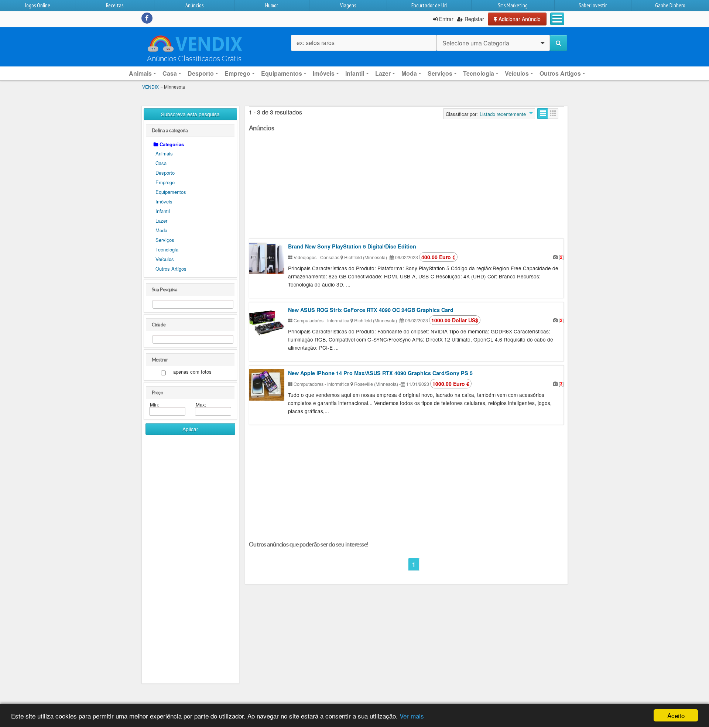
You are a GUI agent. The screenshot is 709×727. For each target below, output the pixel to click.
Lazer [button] (383, 73)
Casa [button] (169, 73)
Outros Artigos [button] (560, 73)
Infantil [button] (354, 73)
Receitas (114, 5)
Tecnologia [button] (478, 73)
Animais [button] (140, 73)
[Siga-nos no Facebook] (147, 18)
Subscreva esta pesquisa (190, 114)
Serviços (164, 239)
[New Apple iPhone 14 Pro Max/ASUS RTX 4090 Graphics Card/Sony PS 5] (266, 385)
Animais (164, 153)
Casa (161, 163)
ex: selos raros (316, 42)
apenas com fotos (192, 372)
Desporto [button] (201, 73)
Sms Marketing (513, 5)
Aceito (676, 715)
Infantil (162, 211)
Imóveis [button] (324, 73)
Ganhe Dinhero (670, 5)
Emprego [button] (237, 73)
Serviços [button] (440, 73)
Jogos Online (37, 5)
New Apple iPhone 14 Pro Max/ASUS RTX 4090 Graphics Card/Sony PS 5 (380, 373)
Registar (473, 19)
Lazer (161, 220)
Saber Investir (593, 5)
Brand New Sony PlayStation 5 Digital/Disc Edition (352, 246)
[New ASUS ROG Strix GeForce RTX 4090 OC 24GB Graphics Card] (266, 321)
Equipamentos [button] (281, 73)
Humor (271, 5)
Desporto (165, 172)
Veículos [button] (517, 73)
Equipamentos (170, 191)
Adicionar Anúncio (519, 19)
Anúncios (194, 5)
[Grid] (553, 113)
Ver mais (412, 715)
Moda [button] (409, 73)
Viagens (348, 5)
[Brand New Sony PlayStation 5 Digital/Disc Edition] (266, 258)
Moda (161, 230)
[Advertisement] (190, 553)
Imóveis (163, 201)
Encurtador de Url (429, 5)
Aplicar (190, 429)
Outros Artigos (170, 268)
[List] (542, 113)
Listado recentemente (503, 113)
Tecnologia (166, 249)
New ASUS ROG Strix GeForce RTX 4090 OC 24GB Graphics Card (370, 309)
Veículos (164, 259)
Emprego (165, 182)
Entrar (445, 19)
